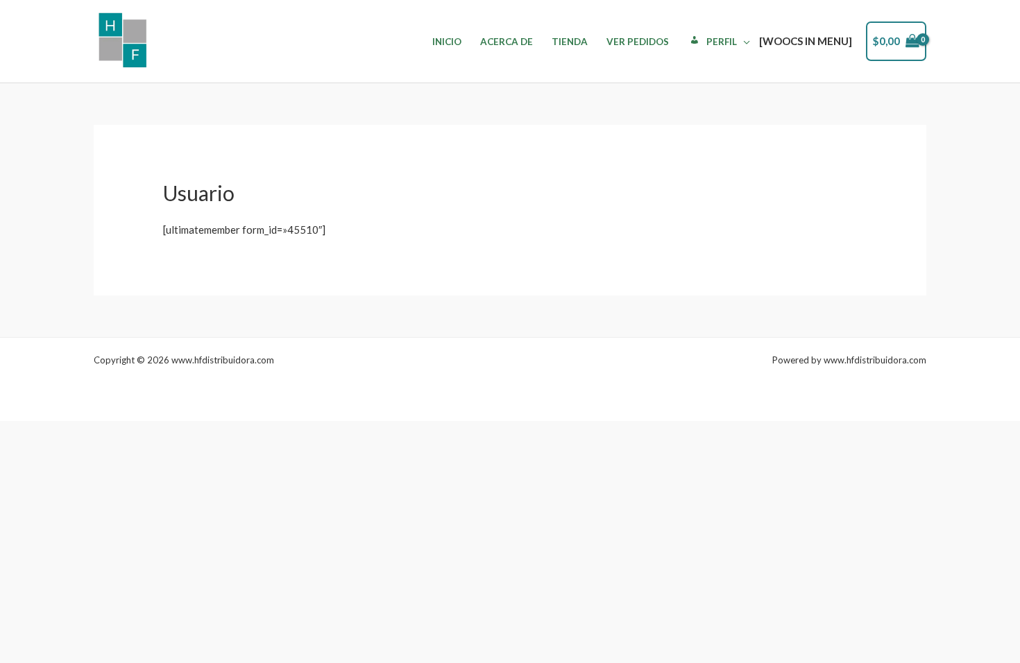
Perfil (721, 41)
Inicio (446, 41)
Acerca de (506, 41)
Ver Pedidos (637, 41)
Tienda (570, 41)
